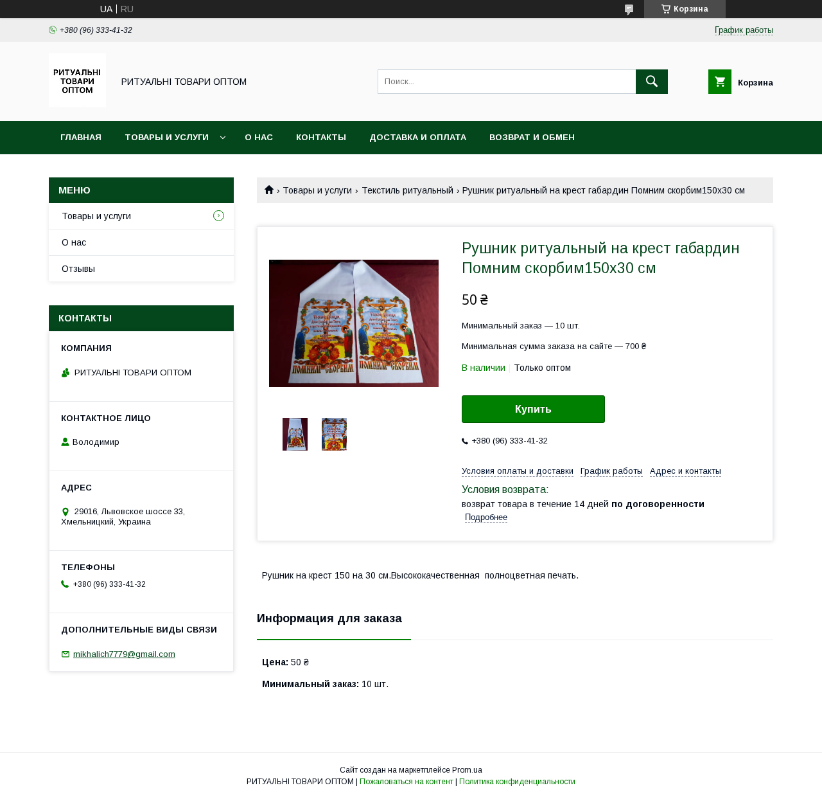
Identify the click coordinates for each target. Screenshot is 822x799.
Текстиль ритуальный (407, 190)
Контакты (321, 137)
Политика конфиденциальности (517, 781)
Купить (533, 409)
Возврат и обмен (532, 137)
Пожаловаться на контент (406, 781)
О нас (259, 137)
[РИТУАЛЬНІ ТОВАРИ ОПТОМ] (77, 104)
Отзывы (78, 269)
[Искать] (652, 81)
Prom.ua (467, 770)
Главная (80, 137)
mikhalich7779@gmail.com (124, 654)
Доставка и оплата (417, 137)
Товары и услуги (167, 137)
